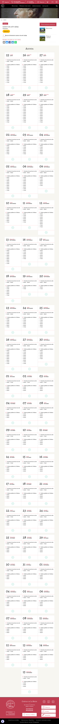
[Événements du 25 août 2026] (12, 88)
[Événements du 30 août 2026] (46, 127)
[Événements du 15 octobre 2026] (29, 476)
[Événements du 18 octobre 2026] (29, 503)
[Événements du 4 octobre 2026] (12, 423)
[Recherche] (56, 6)
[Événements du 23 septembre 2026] (12, 332)
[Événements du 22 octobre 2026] (12, 530)
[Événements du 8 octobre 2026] (46, 423)
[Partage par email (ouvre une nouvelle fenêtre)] (4, 42)
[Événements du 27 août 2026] (46, 88)
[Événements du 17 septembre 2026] (46, 264)
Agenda (7, 2)
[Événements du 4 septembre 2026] (46, 159)
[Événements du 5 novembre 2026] (29, 611)
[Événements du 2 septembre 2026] (12, 159)
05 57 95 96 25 (29, 709)
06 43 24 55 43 (29, 710)
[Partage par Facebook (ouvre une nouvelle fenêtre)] (10, 42)
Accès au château (30, 714)
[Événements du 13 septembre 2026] (12, 269)
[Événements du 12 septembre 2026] (46, 232)
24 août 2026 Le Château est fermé (19, 2)
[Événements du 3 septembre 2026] (29, 159)
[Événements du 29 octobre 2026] (46, 557)
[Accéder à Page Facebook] (48, 702)
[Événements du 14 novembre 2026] (46, 665)
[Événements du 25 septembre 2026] (46, 332)
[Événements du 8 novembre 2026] (29, 638)
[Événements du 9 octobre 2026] (12, 449)
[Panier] (47, 2)
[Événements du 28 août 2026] (12, 127)
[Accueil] (3, 6)
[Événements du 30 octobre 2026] (12, 584)
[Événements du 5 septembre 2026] (12, 196)
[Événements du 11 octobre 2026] (46, 449)
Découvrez (15, 6)
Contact (47, 711)
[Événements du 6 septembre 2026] (29, 196)
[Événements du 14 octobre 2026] (12, 476)
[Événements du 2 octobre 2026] (29, 396)
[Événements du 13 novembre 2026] (29, 665)
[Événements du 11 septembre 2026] (29, 227)
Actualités (45, 6)
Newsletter (47, 715)
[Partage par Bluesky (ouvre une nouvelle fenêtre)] (7, 42)
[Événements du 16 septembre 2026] (29, 264)
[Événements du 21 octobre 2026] (46, 503)
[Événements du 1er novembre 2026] (46, 584)
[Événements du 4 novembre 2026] (12, 611)
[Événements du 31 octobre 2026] (29, 584)
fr (52, 2)
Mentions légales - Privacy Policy (27, 720)
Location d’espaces (31, 2)
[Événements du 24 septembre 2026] (29, 332)
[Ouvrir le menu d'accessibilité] (2, 721)
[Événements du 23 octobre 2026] (29, 530)
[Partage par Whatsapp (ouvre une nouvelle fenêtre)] (15, 42)
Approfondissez (36, 6)
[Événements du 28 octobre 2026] (29, 557)
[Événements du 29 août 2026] (29, 127)
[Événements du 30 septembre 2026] (46, 364)
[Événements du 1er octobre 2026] (12, 396)
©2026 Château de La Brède (13, 720)
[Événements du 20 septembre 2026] (46, 294)
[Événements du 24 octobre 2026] (46, 530)
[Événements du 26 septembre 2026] (12, 369)
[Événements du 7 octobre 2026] (29, 423)
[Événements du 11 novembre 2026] (46, 638)
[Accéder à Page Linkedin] (53, 702)
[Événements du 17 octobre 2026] (12, 503)
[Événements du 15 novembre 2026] (29, 692)
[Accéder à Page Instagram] (44, 702)
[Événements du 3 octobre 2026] (46, 396)
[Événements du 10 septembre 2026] (12, 227)
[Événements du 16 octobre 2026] (46, 476)
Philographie (36, 722)
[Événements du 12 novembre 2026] (12, 665)
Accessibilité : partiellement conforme (43, 720)
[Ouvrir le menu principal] (56, 2)
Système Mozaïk (24, 722)
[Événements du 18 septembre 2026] (12, 301)
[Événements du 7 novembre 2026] (12, 638)
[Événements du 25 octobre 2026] (12, 557)
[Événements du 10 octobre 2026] (29, 449)
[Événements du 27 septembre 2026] (29, 369)
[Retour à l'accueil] (1, 20)
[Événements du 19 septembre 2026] (29, 294)
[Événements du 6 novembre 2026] (46, 611)
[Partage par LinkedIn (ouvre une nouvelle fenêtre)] (12, 42)
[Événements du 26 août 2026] (29, 88)
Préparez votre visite (25, 6)
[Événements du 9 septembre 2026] (46, 191)
